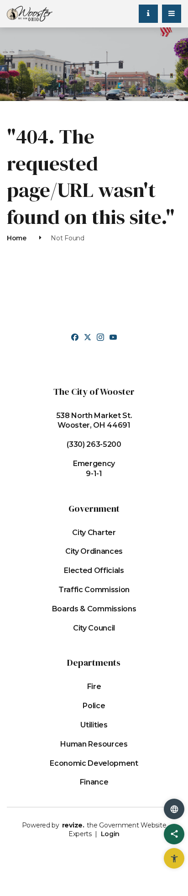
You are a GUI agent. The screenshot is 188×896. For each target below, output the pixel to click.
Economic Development (94, 763)
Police (94, 705)
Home (16, 238)
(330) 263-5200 (94, 444)
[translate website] (174, 809)
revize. (73, 825)
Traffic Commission (94, 589)
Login (110, 834)
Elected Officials (94, 570)
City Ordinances (94, 551)
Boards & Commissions (94, 608)
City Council (94, 628)
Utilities (93, 725)
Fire (94, 686)
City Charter (93, 532)
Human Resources (93, 744)
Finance (94, 782)
